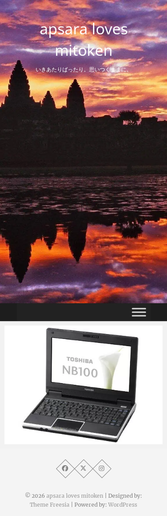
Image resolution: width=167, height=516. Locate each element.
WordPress (122, 504)
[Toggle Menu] (139, 312)
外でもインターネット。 (59, 439)
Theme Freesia (49, 504)
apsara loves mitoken (84, 39)
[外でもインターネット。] (83, 385)
